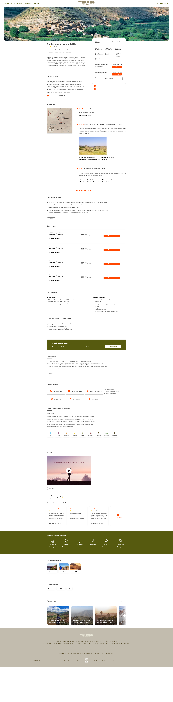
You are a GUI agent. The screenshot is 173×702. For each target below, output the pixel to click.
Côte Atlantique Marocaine (64, 571)
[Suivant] (124, 615)
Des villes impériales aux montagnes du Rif (106, 620)
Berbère (69, 588)
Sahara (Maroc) (75, 571)
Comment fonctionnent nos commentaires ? (56, 502)
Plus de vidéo (51, 488)
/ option (117, 66)
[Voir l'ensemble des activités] (98, 51)
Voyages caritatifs (99, 653)
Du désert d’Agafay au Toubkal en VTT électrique (60, 620)
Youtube (79, 660)
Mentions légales (95, 660)
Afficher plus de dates (109, 78)
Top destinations (63, 653)
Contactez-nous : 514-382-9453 (32, 660)
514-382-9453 (164, 3)
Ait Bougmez (51, 588)
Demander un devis (112, 346)
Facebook (66, 660)
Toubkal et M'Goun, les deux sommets (81, 620)
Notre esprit (36, 3)
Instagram (72, 660)
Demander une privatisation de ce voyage (105, 86)
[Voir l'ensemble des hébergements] (111, 49)
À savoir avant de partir (111, 393)
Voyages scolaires (110, 653)
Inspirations (28, 3)
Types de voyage (18, 3)
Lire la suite (51, 68)
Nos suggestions (75, 653)
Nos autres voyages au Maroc (121, 601)
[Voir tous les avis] (118, 516)
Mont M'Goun (61, 588)
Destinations (8, 3)
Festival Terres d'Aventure (106, 660)
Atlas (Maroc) (52, 571)
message (69, 95)
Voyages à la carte (88, 653)
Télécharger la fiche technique (102, 89)
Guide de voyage (116, 660)
